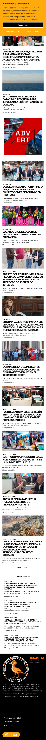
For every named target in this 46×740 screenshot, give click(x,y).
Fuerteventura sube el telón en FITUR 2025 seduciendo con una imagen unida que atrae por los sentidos (22, 415)
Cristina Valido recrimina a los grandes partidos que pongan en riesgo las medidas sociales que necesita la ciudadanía (22, 325)
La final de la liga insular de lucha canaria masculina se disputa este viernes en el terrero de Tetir (21, 370)
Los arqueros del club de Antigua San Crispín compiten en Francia (21, 234)
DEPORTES (6, 184)
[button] (11, 734)
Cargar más (22, 568)
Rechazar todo (32, 31)
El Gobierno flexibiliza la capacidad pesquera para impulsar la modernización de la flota (22, 100)
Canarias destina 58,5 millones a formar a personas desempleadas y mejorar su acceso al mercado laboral (22, 55)
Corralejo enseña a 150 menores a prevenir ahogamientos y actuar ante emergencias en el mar (22, 622)
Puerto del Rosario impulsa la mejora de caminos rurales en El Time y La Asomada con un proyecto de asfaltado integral (22, 279)
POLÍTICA (6, 319)
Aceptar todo (23, 25)
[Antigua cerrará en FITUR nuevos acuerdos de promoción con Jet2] (23, 483)
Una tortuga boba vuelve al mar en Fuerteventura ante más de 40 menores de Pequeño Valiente (21, 639)
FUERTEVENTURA (9, 272)
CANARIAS (6, 49)
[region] (23, 18)
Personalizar (11, 31)
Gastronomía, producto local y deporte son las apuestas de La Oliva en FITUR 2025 (22, 459)
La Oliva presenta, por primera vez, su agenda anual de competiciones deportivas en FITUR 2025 (22, 190)
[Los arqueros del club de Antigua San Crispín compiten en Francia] (23, 216)
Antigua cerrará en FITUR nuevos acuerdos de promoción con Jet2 (19, 502)
